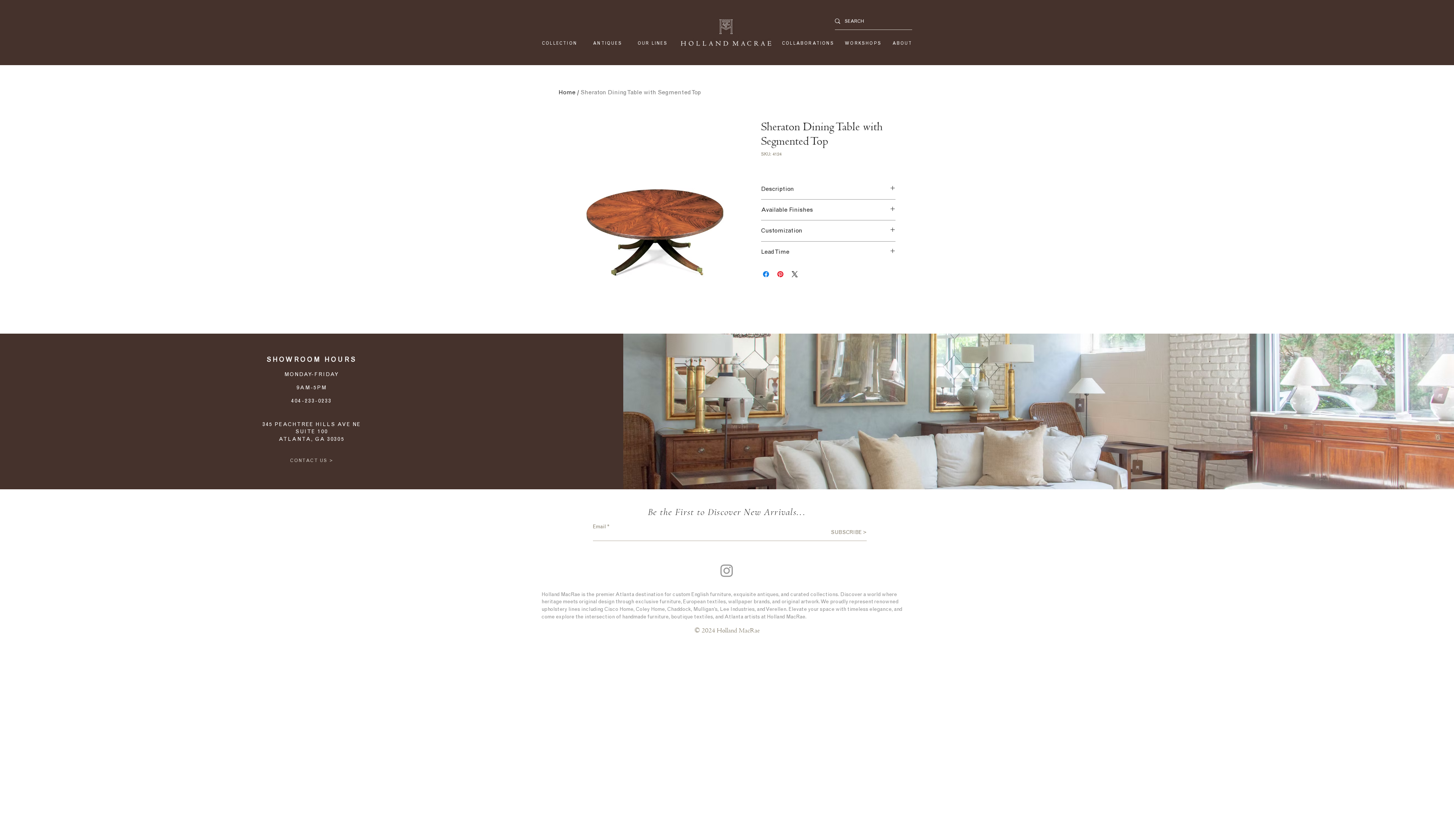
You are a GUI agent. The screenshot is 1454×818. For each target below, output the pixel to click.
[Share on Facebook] (766, 274)
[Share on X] (794, 274)
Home (567, 92)
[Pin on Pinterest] (780, 274)
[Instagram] (726, 570)
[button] (652, 43)
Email (599, 526)
